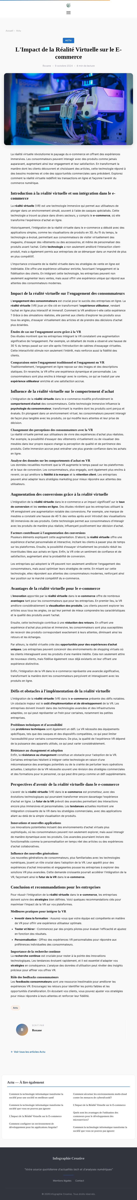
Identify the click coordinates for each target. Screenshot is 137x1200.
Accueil (9, 30)
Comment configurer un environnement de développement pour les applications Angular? (33, 1125)
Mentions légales (62, 1180)
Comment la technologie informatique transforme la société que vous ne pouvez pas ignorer (36, 1107)
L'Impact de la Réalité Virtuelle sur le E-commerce (35, 1116)
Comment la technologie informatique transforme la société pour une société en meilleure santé (36, 1096)
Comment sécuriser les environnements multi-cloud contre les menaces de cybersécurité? (100, 1096)
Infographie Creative (68, 1158)
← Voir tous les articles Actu (28, 1051)
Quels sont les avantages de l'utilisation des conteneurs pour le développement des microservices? (95, 1116)
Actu (18, 30)
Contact (79, 1180)
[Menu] (68, 12)
